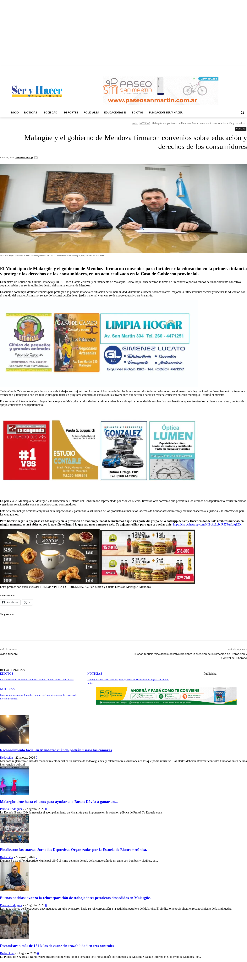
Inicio (135, 123)
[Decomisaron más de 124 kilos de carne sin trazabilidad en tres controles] (14, 938)
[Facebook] (239, 68)
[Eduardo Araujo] (36, 157)
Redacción (6, 757)
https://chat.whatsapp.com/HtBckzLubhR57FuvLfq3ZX (207, 524)
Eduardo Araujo (24, 157)
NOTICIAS (145, 123)
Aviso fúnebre (9, 654)
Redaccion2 (7, 953)
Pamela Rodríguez (11, 809)
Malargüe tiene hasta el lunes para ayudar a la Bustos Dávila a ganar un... (59, 802)
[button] (242, 112)
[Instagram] (245, 68)
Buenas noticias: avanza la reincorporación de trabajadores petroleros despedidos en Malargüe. (75, 898)
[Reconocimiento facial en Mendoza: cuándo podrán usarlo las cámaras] (14, 742)
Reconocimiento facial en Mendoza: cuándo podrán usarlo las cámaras (56, 750)
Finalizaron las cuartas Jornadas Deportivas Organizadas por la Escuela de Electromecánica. (73, 850)
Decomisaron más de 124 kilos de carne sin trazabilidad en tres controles (57, 946)
